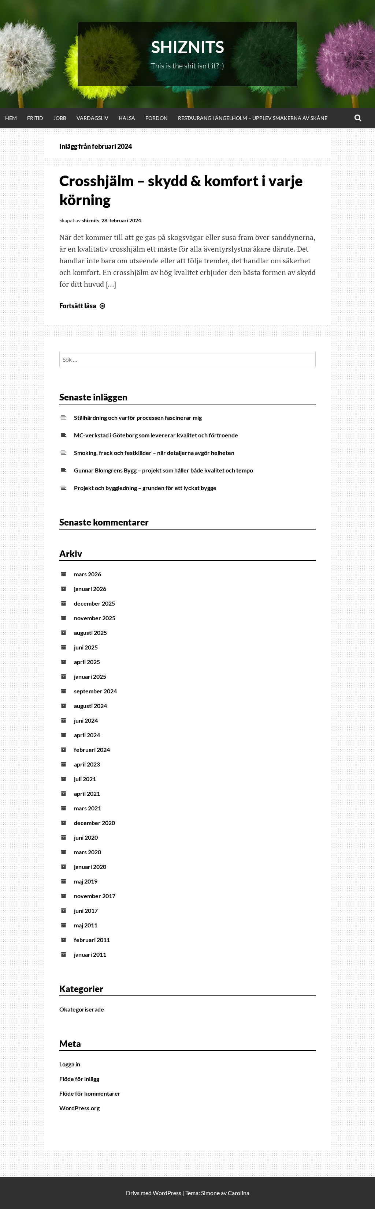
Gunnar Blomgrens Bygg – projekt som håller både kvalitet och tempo (163, 470)
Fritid (35, 118)
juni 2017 (86, 910)
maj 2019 (85, 881)
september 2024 (95, 691)
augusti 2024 (90, 705)
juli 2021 (85, 778)
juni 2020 (86, 837)
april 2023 (87, 764)
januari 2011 (90, 954)
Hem (11, 118)
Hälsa (127, 118)
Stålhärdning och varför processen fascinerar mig (138, 417)
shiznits (90, 220)
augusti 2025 (90, 632)
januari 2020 (90, 866)
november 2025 (94, 617)
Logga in (69, 1064)
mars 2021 (87, 808)
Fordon (156, 118)
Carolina (238, 1192)
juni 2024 (86, 720)
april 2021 (87, 793)
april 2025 (87, 661)
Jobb (59, 118)
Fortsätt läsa (83, 306)
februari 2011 (92, 939)
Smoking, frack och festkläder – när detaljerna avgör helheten (154, 452)
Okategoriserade (81, 1009)
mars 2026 (87, 573)
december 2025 (94, 603)
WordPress (167, 1192)
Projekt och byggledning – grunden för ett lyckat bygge (145, 487)
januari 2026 (90, 588)
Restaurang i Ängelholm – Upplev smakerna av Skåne (252, 118)
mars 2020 (87, 851)
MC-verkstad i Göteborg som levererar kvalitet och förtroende (156, 435)
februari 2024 (92, 749)
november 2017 (94, 895)
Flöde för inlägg (79, 1078)
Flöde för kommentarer (89, 1093)
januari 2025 (90, 676)
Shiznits (187, 47)
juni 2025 (86, 647)
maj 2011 (85, 925)
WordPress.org (79, 1107)
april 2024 (87, 734)
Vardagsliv (92, 118)
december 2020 (94, 822)
